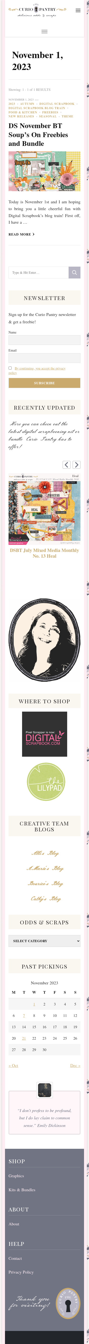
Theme (67, 116)
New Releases (21, 116)
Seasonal (48, 116)
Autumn (27, 104)
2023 (12, 104)
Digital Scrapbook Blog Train (37, 108)
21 (24, 1038)
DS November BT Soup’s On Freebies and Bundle (38, 134)
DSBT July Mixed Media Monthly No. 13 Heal (44, 553)
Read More (20, 234)
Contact (15, 1258)
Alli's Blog (44, 853)
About (14, 1224)
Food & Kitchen (23, 112)
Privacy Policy (21, 1272)
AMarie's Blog (44, 868)
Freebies (50, 112)
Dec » (75, 1065)
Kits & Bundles (22, 1189)
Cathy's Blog (45, 898)
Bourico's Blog (44, 883)
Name (12, 332)
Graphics (16, 1175)
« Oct (13, 1065)
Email (13, 350)
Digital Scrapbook (57, 104)
